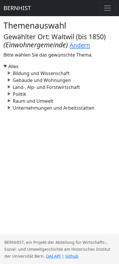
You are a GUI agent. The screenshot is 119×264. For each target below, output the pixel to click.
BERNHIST (17, 8)
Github (72, 256)
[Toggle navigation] (107, 8)
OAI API (53, 256)
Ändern (80, 45)
